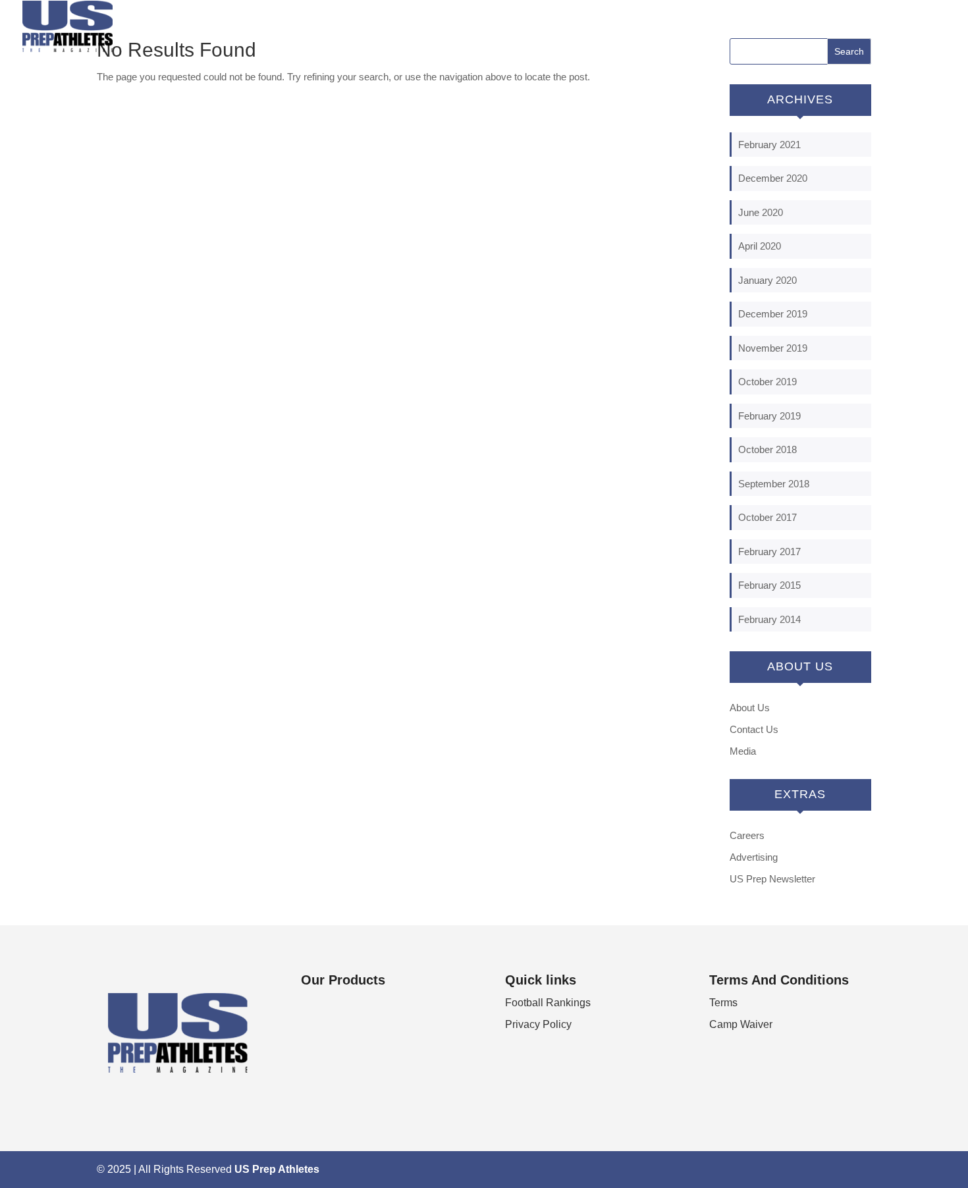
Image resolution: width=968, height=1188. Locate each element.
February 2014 (769, 619)
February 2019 (769, 415)
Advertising (754, 857)
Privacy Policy (538, 1024)
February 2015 (769, 585)
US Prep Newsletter (772, 878)
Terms (723, 1002)
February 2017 (769, 551)
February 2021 (769, 144)
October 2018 (767, 449)
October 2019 (767, 381)
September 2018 (773, 483)
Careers (747, 835)
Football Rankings (548, 1002)
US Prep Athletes (276, 1169)
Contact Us (754, 729)
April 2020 (759, 246)
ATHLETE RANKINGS (887, 27)
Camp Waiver (740, 1024)
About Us (750, 707)
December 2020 (772, 178)
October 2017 (767, 517)
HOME (746, 27)
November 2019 (772, 348)
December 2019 (772, 313)
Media (743, 751)
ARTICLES (800, 27)
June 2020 (760, 212)
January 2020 (767, 280)
